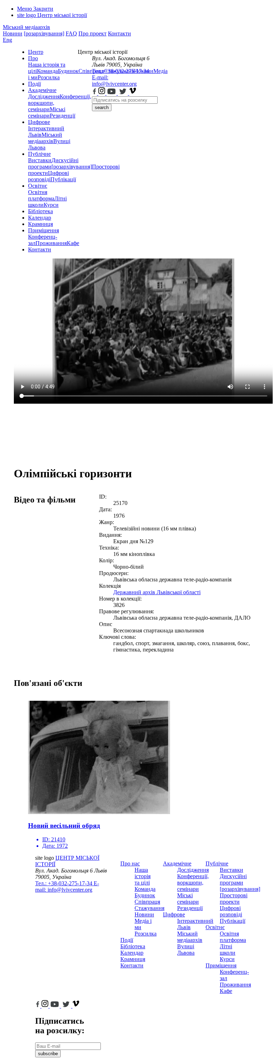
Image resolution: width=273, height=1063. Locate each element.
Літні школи (227, 949)
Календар (39, 218)
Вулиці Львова (186, 949)
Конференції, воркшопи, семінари (193, 882)
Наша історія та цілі (143, 876)
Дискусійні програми (233, 879)
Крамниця (40, 224)
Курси (51, 205)
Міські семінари (46, 112)
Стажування (149, 908)
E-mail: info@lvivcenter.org (114, 80)
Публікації (63, 179)
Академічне (42, 90)
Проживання (51, 243)
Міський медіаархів (26, 27)
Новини (12, 33)
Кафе (226, 991)
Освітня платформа (41, 195)
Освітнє (37, 186)
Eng (7, 40)
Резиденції (62, 116)
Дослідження (44, 96)
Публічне (39, 154)
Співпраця (147, 902)
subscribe (48, 1053)
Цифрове (39, 122)
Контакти (119, 33)
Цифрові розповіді (48, 176)
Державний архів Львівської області (157, 592)
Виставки (39, 160)
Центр (35, 52)
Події (34, 84)
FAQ (71, 33)
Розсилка (49, 77)
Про (33, 58)
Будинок (68, 71)
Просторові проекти (233, 898)
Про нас (130, 863)
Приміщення (43, 230)
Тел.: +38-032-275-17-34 (120, 71)
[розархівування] (44, 33)
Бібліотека (40, 211)
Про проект (92, 33)
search (102, 107)
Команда (47, 71)
